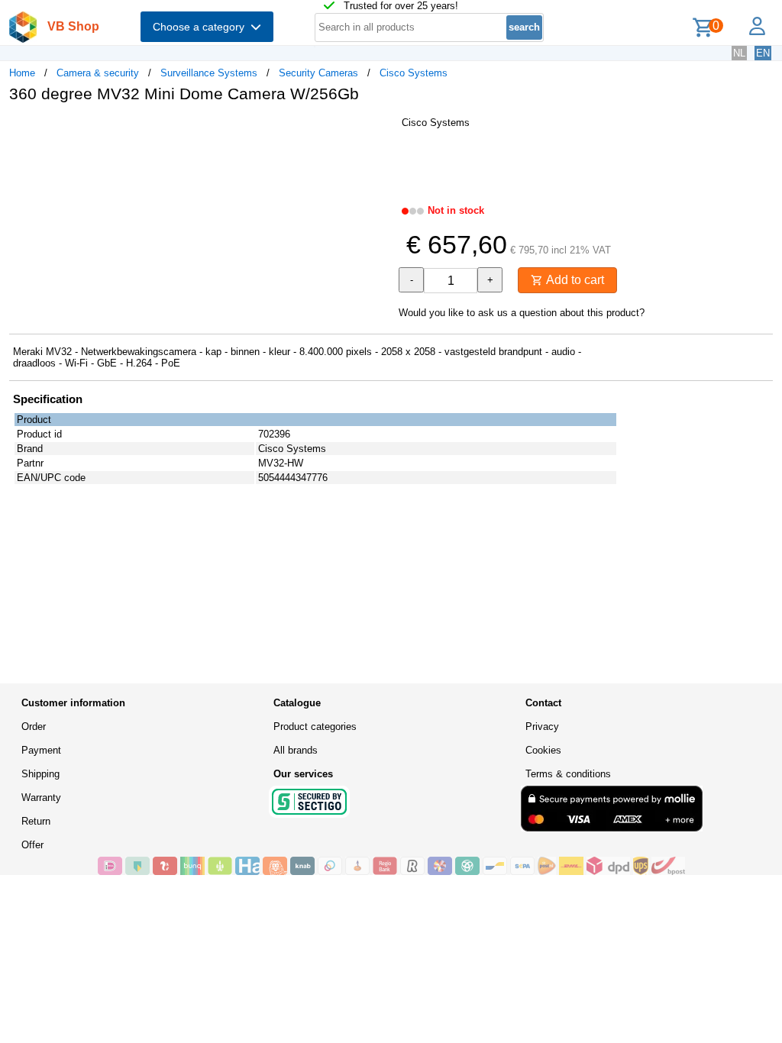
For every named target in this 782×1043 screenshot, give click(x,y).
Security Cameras (318, 73)
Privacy (542, 726)
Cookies (543, 750)
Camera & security (98, 73)
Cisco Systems (414, 73)
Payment (41, 750)
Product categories (315, 726)
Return (35, 821)
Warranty (41, 797)
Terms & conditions (568, 774)
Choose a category (201, 27)
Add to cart (573, 279)
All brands (295, 750)
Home (22, 73)
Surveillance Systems (208, 73)
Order (33, 726)
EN (763, 53)
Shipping (40, 774)
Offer (32, 845)
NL (739, 53)
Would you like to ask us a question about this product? (522, 312)
